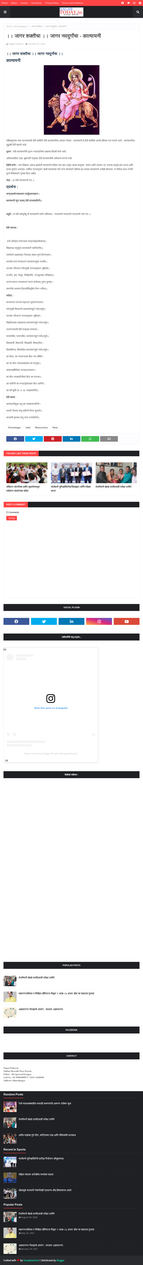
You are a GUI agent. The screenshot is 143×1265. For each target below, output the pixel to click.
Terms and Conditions (72, 2)
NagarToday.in (16, 43)
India (28, 427)
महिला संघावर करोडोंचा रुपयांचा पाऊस (36, 1174)
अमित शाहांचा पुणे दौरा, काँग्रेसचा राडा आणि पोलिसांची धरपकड (47, 1135)
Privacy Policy (51, 2)
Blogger (60, 1260)
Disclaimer (36, 2)
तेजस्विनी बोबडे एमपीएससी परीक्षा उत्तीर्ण (113, 486)
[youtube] (127, 621)
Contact (24, 2)
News (55, 427)
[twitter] (128, 3)
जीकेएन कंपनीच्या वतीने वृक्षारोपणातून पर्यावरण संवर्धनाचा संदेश (23, 488)
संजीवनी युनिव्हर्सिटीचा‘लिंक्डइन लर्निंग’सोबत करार (71, 488)
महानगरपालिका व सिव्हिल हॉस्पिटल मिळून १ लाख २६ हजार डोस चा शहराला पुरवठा (56, 993)
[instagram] (134, 3)
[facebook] (123, 3)
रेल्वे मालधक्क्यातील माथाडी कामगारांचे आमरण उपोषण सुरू (45, 1103)
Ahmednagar (20, 26)
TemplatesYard (31, 1260)
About (14, 2)
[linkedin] (71, 621)
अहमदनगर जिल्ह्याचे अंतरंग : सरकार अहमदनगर (41, 1009)
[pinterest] (139, 3)
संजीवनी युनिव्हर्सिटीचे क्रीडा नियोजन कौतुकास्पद (41, 1158)
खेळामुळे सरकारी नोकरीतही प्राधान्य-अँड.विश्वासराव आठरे (45, 1190)
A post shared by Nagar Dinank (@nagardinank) (50, 753)
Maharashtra (41, 427)
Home (5, 2)
